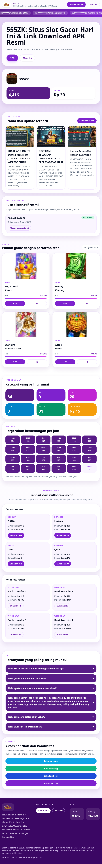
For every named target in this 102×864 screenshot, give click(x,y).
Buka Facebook (51, 776)
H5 (37, 303)
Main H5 (93, 4)
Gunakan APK (16, 535)
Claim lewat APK (86, 120)
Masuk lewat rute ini (19, 228)
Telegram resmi (51, 761)
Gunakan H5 (15, 606)
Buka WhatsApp (51, 768)
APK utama (43, 810)
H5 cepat (58, 810)
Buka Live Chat (51, 783)
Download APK (76, 4)
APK (12, 57)
